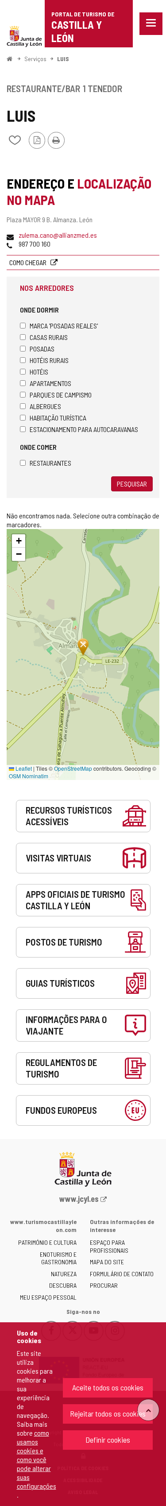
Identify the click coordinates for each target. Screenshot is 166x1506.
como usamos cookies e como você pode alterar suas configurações (36, 1459)
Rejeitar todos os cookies (108, 1413)
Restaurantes (50, 463)
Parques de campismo (61, 394)
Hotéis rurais (49, 360)
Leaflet (23, 768)
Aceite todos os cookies (107, 1387)
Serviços (35, 58)
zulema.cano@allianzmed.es (58, 235)
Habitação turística (58, 417)
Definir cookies (107, 1439)
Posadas (42, 348)
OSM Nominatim (28, 776)
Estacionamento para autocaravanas (84, 429)
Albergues (45, 406)
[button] (18, 541)
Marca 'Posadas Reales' (64, 325)
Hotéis (39, 371)
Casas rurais (49, 337)
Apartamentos (50, 383)
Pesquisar (132, 483)
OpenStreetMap (73, 768)
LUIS (63, 58)
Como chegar (28, 262)
